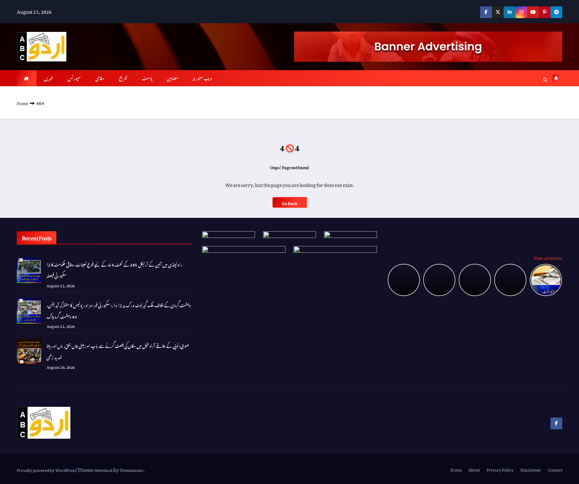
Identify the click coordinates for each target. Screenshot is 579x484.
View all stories (548, 257)
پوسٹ (147, 77)
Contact (555, 469)
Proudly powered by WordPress (46, 469)
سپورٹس (74, 77)
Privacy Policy (500, 469)
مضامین (172, 77)
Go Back (290, 202)
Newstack (103, 469)
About (474, 469)
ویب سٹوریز (202, 77)
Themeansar (131, 469)
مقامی (99, 77)
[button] (545, 79)
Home (22, 102)
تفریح (123, 77)
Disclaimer (530, 469)
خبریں (48, 77)
